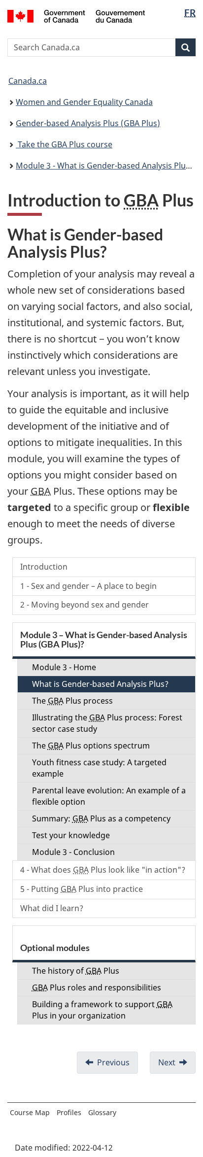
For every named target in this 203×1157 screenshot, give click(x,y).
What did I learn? (51, 908)
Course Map (30, 1112)
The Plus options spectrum (91, 745)
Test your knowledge (71, 835)
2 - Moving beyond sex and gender (84, 604)
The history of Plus (75, 970)
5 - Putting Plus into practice (81, 889)
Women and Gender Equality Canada (84, 102)
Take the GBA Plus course (64, 144)
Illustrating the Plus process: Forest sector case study (107, 723)
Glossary (102, 1112)
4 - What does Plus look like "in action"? (102, 869)
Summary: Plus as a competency (101, 818)
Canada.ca (27, 80)
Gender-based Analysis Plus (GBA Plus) (88, 123)
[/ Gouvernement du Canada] (76, 15)
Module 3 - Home (64, 667)
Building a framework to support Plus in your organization (102, 1010)
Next (166, 1062)
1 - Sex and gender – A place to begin (88, 585)
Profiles (69, 1112)
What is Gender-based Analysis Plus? (100, 684)
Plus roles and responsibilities (96, 987)
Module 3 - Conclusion (73, 852)
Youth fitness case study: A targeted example (99, 768)
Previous (113, 1062)
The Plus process (72, 700)
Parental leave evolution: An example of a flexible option (109, 796)
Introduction (44, 566)
